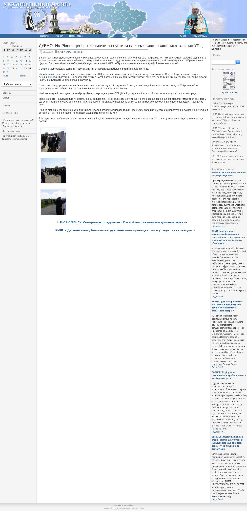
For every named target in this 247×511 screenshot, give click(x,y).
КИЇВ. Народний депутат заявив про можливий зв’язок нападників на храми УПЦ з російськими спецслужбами (229, 119)
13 (21, 61)
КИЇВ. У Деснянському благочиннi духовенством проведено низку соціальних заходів (123, 230)
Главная (59, 36)
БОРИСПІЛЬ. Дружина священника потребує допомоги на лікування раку (229, 375)
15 (30, 61)
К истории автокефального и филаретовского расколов (16, 137)
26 (17, 68)
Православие (76, 36)
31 (8, 72)
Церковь (7, 92)
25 (12, 68)
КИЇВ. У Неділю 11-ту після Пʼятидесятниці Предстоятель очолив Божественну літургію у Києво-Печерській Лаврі (227, 133)
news (60, 51)
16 (4, 64)
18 (12, 64)
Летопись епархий (73, 51)
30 (4, 72)
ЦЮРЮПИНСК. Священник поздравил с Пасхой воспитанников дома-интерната (123, 222)
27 (21, 68)
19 (17, 64)
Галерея (6, 105)
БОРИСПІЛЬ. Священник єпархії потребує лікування (229, 174)
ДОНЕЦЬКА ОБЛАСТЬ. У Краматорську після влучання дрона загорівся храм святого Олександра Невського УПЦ (226, 147)
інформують (50, 74)
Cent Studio (139, 508)
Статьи (6, 97)
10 (8, 61)
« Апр (5, 75)
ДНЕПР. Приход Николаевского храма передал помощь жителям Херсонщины (228, 159)
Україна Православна (37, 4)
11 (12, 61)
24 (8, 68)
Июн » (23, 75)
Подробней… (218, 226)
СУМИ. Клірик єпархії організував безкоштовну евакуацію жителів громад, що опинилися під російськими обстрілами (228, 237)
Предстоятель (199, 36)
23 (4, 68)
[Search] (238, 62)
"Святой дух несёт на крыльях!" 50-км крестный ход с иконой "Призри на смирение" (18, 123)
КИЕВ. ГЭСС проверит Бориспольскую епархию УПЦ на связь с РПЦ (228, 106)
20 (21, 64)
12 (17, 61)
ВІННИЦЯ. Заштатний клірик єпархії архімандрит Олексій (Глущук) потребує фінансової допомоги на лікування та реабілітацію (227, 442)
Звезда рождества (11, 131)
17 (8, 64)
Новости (44, 36)
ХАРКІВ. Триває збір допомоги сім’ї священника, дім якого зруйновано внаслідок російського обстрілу (227, 306)
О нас (183, 36)
